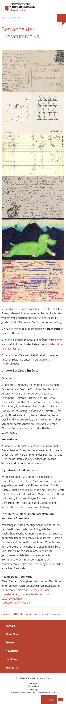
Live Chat (49, 699)
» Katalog (43, 507)
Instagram (12, 667)
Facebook (11, 659)
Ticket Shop (13, 634)
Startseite (5, 614)
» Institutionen (10, 364)
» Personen (38, 359)
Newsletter (12, 650)
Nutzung (33, 689)
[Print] (60, 699)
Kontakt (10, 626)
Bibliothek (17, 614)
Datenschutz (33, 686)
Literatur (45, 614)
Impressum (34, 683)
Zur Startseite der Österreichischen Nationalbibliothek (33, 692)
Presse (10, 642)
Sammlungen (31, 614)
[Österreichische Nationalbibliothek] (18, 7)
